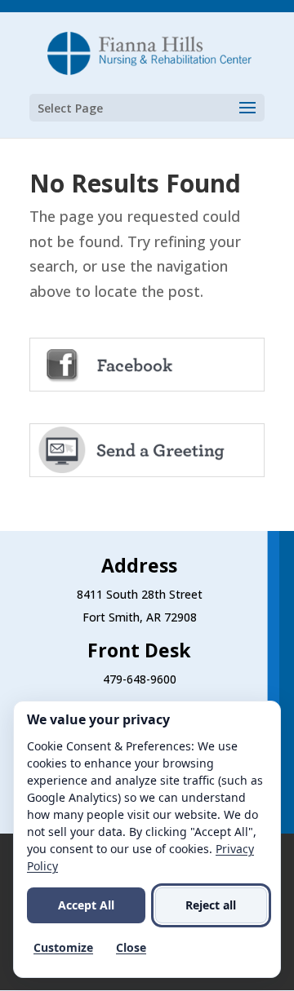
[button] (147, 108)
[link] (149, 51)
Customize (63, 947)
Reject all (210, 905)
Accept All (86, 905)
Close (131, 947)
